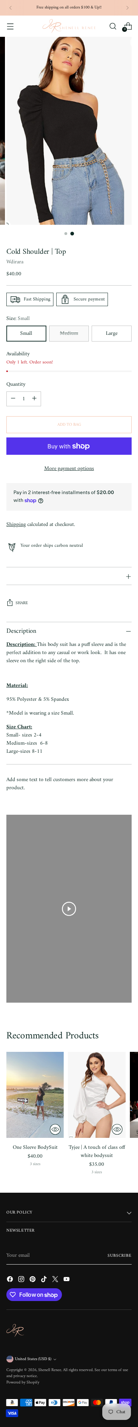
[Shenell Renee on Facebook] (10, 1280)
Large (111, 333)
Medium (69, 333)
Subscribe (120, 1256)
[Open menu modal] (10, 26)
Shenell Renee (49, 1370)
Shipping (16, 524)
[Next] (127, 8)
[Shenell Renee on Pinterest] (33, 1280)
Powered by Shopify (22, 1382)
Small (26, 333)
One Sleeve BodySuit (35, 1147)
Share (22, 603)
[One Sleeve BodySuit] (35, 1095)
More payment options (69, 469)
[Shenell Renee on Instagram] (22, 1280)
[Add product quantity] (34, 399)
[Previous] (10, 8)
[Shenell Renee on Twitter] (56, 1280)
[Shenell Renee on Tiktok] (44, 1280)
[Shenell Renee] (69, 26)
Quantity (15, 384)
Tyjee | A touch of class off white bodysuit (97, 1151)
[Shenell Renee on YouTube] (67, 1280)
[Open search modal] (112, 26)
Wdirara (14, 262)
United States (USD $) (33, 1359)
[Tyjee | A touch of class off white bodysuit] (96, 1095)
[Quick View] (55, 1129)
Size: (18, 319)
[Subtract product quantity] (13, 399)
